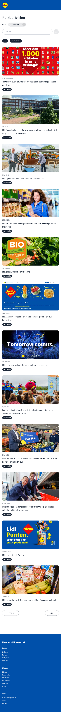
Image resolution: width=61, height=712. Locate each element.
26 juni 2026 (6, 220)
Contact (4, 686)
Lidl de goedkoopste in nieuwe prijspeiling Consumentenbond (29, 600)
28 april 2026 (6, 597)
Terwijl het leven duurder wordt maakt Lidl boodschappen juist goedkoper (29, 83)
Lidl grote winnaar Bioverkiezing (16, 271)
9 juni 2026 (6, 407)
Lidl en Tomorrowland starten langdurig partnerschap (25, 365)
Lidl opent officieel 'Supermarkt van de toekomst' (23, 178)
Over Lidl (5, 683)
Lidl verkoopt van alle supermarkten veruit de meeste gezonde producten (29, 225)
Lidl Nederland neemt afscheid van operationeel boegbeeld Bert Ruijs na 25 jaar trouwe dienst (29, 132)
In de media (16, 41)
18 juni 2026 (6, 362)
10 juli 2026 (6, 127)
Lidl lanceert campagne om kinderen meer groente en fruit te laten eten (28, 318)
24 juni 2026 (6, 313)
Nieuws (4, 672)
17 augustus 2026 (7, 78)
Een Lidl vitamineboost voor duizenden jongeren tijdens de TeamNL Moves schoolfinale (27, 412)
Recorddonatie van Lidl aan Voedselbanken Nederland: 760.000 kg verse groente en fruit (29, 460)
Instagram (5, 658)
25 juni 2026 (6, 268)
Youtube (5, 661)
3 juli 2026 (5, 175)
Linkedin (5, 652)
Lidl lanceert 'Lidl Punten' (13, 555)
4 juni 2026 (6, 503)
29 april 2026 (6, 552)
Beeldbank (5, 678)
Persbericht (17, 24)
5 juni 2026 (6, 455)
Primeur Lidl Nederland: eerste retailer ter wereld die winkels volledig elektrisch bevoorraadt (28, 508)
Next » (52, 613)
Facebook (5, 655)
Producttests (6, 681)
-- (5, 41)
